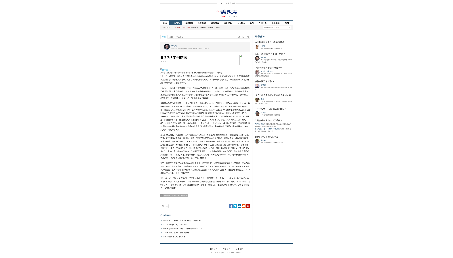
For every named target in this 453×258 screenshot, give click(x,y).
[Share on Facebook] (231, 206)
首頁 (165, 23)
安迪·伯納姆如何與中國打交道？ (270, 54)
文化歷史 (241, 23)
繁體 (233, 3)
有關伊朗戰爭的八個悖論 (266, 136)
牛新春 (263, 140)
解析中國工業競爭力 (264, 81)
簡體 (227, 3)
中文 (164, 37)
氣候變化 (203, 27)
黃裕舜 (263, 57)
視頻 (252, 23)
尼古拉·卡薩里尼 (267, 71)
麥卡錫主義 (175, 196)
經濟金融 (189, 23)
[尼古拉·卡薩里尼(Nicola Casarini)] (257, 72)
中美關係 (167, 196)
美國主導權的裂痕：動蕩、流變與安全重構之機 (182, 229)
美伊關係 (211, 27)
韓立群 (263, 113)
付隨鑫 (263, 46)
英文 (171, 37)
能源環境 (215, 23)
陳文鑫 (174, 46)
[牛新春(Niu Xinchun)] (257, 141)
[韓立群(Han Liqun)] (257, 113)
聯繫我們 (226, 249)
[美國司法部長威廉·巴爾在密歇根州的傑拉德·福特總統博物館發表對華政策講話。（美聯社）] (165, 70)
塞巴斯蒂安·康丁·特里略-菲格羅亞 (267, 129)
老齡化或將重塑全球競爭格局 (268, 120)
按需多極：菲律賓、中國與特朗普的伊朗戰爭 (182, 221)
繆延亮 (263, 85)
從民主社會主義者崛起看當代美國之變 (273, 95)
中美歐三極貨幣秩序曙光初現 (268, 67)
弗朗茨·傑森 (259, 124)
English (220, 3)
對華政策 (184, 196)
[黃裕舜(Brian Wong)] (257, 58)
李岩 (262, 99)
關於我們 (213, 249)
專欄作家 (263, 23)
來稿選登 (276, 23)
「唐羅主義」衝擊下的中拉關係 (176, 233)
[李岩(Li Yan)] (257, 100)
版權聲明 (239, 249)
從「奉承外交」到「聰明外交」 (176, 225)
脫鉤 (218, 27)
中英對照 (179, 37)
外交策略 (176, 23)
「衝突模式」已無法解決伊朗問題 (271, 109)
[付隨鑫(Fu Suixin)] (257, 47)
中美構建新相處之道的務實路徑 (270, 42)
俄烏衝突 (194, 27)
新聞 (287, 23)
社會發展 (228, 23)
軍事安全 (202, 23)
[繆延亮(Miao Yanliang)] (257, 86)
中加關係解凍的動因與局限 (174, 237)
